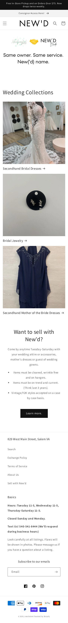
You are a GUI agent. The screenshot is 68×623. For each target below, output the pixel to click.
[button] (5, 23)
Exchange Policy (17, 457)
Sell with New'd (17, 483)
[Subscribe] (56, 571)
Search (12, 449)
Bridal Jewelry (13, 241)
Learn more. (34, 413)
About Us (13, 474)
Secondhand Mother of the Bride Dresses (31, 313)
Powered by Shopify (42, 616)
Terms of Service (17, 466)
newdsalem (29, 616)
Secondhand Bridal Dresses (22, 168)
